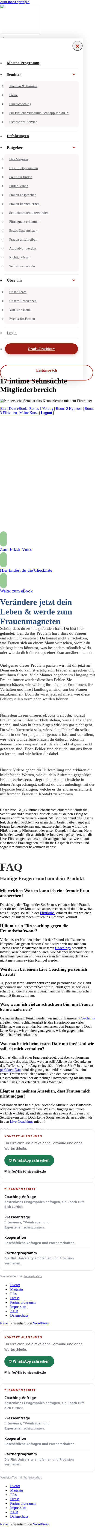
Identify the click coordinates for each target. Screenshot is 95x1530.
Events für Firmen (22, 319)
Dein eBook (18, 408)
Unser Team (18, 292)
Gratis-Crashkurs (41, 349)
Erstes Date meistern (24, 230)
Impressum (18, 1307)
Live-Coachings (21, 1121)
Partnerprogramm (39, 1258)
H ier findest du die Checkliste (26, 570)
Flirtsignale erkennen (24, 221)
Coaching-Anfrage (44, 1201)
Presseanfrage (27, 1222)
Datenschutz (19, 1315)
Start (4, 408)
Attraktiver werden (22, 248)
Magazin (16, 1289)
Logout (46, 413)
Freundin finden (20, 177)
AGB (14, 1311)
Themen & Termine (23, 86)
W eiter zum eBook (16, 591)
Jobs (13, 1294)
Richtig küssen (19, 257)
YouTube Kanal (20, 310)
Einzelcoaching (20, 104)
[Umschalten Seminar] (74, 75)
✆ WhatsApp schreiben (29, 1160)
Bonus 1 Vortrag (41, 408)
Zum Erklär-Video (16, 549)
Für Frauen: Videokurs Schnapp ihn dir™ (39, 113)
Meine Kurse (28, 413)
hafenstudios (33, 1276)
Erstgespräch (46, 370)
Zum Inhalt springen (15, 2)
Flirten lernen (18, 186)
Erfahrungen (18, 136)
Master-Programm (23, 63)
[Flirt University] (47, 19)
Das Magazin (18, 159)
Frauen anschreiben (23, 239)
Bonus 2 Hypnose (69, 408)
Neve (4, 1323)
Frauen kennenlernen (24, 204)
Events (15, 1285)
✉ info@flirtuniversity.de (25, 1171)
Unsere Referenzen (23, 301)
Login (12, 333)
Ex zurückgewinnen (23, 168)
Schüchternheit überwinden (29, 213)
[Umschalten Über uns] (74, 280)
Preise (13, 95)
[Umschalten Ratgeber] (74, 148)
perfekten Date (10, 1070)
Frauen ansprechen (22, 195)
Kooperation (39, 1240)
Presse (14, 1298)
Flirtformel (47, 913)
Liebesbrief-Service (23, 122)
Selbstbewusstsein (22, 266)
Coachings (63, 948)
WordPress (41, 1323)
